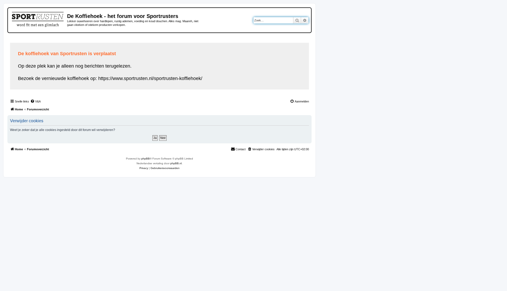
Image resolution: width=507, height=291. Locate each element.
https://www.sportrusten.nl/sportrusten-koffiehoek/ (150, 78)
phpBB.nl (176, 163)
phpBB (145, 158)
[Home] (38, 18)
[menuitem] (35, 101)
